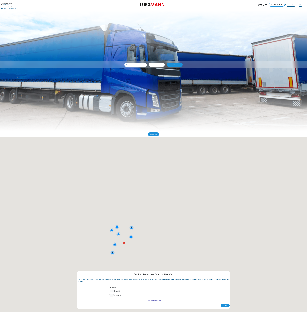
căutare (174, 65)
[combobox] (135, 65)
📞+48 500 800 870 (5, 4)
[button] (111, 291)
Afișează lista (153, 134)
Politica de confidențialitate (153, 300)
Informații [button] (12, 8)
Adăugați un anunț (276, 4)
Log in (291, 4)
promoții (3, 8)
